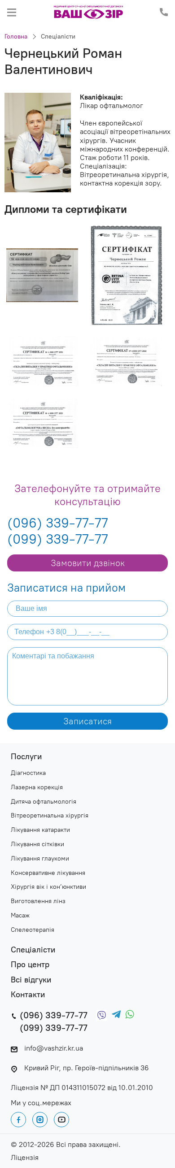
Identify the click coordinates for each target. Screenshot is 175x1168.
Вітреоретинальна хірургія (49, 815)
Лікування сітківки (37, 844)
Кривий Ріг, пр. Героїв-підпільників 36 (86, 1068)
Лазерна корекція (37, 787)
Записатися (87, 721)
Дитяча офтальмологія (43, 801)
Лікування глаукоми (40, 858)
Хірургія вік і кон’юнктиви (48, 887)
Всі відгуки (31, 980)
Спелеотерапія (32, 930)
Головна (15, 36)
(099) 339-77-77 (57, 539)
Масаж (20, 915)
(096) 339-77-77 (57, 523)
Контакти (28, 994)
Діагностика (28, 773)
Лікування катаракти (40, 830)
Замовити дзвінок (88, 563)
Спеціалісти (58, 36)
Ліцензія (25, 1157)
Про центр (30, 964)
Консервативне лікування (48, 873)
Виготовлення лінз (38, 901)
